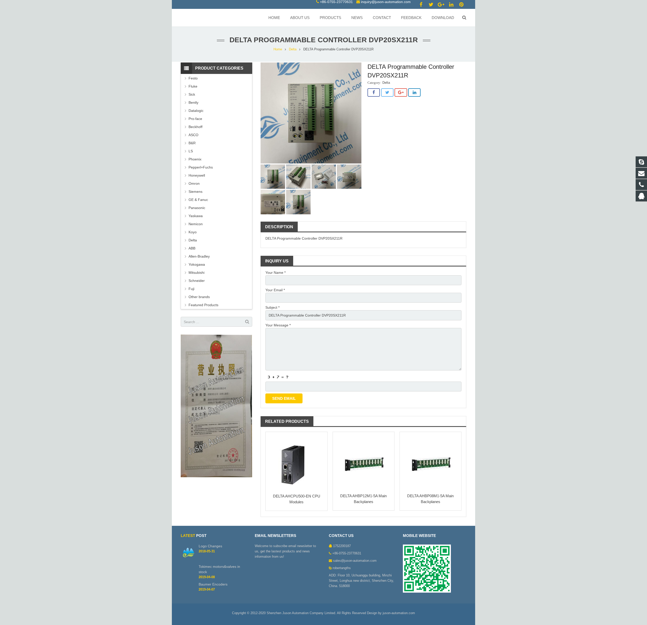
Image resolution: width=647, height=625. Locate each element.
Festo (193, 78)
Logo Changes (210, 546)
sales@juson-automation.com (355, 560)
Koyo (193, 232)
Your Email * (275, 290)
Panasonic (197, 208)
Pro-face (195, 119)
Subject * (272, 307)
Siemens (195, 192)
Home (277, 49)
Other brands (199, 297)
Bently (193, 102)
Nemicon (196, 224)
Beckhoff (195, 127)
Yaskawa (196, 216)
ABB (192, 248)
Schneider (197, 281)
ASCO (193, 135)
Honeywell (197, 175)
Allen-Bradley (199, 256)
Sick (192, 94)
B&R (192, 143)
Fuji (191, 289)
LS (191, 151)
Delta (292, 49)
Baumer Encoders (213, 584)
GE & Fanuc (198, 200)
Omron (194, 183)
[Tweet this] (387, 92)
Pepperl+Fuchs (201, 167)
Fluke (193, 86)
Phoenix (195, 159)
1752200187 (342, 546)
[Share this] (373, 92)
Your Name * (275, 272)
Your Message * (278, 325)
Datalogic (196, 111)
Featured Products (203, 305)
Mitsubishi (196, 272)
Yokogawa (197, 264)
